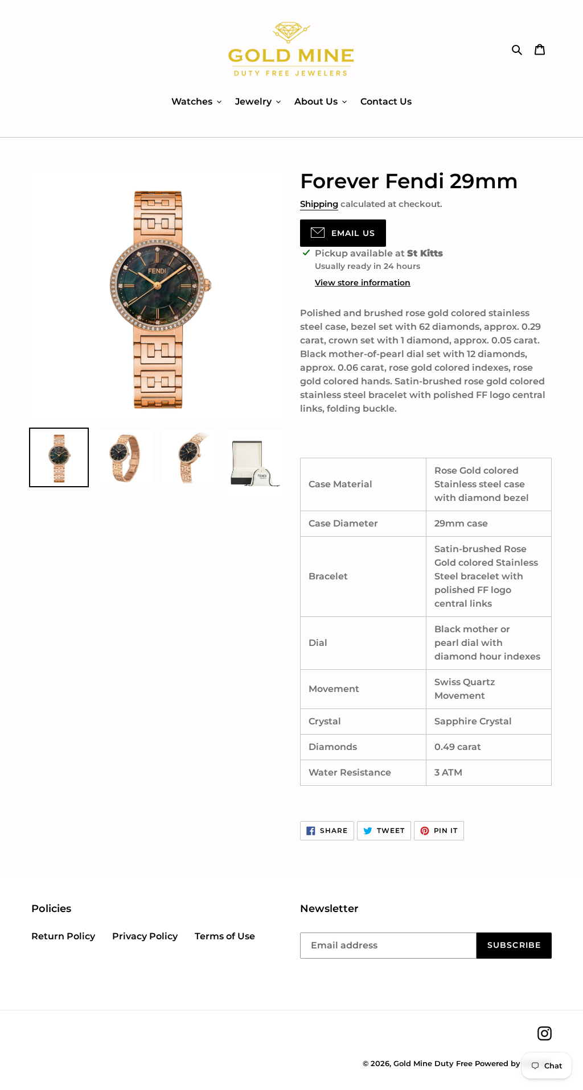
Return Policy (63, 936)
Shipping (319, 203)
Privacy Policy (145, 936)
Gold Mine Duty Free (433, 1063)
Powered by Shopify (513, 1063)
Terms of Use (225, 936)
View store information (362, 282)
